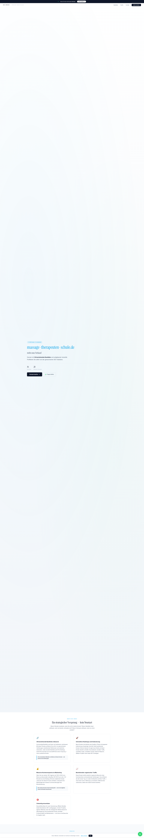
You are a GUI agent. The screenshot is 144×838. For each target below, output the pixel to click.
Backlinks (116, 5)
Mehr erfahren (84, 835)
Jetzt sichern (136, 5)
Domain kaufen (33, 374)
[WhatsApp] (140, 834)
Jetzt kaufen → (81, 1)
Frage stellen (50, 374)
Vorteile (127, 5)
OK (90, 835)
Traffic (121, 5)
